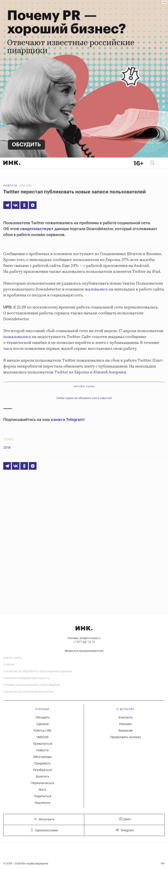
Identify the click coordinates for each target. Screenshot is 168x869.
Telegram (127, 830)
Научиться (42, 802)
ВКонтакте (46, 819)
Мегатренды (42, 757)
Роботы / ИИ (42, 730)
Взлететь (42, 776)
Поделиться (42, 796)
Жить (42, 789)
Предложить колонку (125, 737)
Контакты (126, 717)
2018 (6, 447)
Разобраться (42, 770)
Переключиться (42, 783)
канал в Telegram (67, 420)
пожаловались (17, 337)
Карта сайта (12, 657)
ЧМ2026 (42, 737)
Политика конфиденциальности (26, 678)
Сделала (42, 724)
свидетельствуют (37, 229)
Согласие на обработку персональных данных (37, 671)
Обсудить (42, 717)
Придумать (42, 763)
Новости (10, 185)
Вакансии (126, 730)
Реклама (125, 724)
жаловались (96, 289)
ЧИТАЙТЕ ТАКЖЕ (84, 386)
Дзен (127, 819)
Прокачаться (42, 743)
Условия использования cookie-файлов (31, 685)
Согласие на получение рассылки (28, 691)
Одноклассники (46, 830)
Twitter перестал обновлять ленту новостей (84, 398)
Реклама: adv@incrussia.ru (84, 638)
